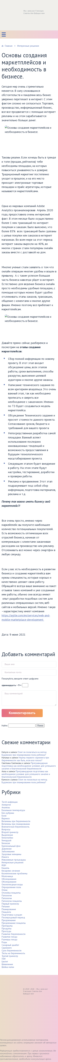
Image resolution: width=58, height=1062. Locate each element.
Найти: (5, 725)
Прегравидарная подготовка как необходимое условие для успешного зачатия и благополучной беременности (29, 766)
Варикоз (6, 818)
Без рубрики (8, 812)
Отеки (4, 890)
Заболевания (8, 851)
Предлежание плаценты (14, 923)
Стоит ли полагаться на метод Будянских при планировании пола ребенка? (24, 753)
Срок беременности (11, 950)
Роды (4, 942)
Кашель (5, 867)
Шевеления (7, 964)
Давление (7, 848)
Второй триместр (10, 832)
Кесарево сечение (11, 870)
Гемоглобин (7, 837)
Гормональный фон (11, 845)
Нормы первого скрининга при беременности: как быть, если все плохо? (25, 759)
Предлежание (9, 920)
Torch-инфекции (10, 801)
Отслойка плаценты (11, 892)
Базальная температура (13, 810)
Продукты (6, 928)
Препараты (7, 925)
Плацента (6, 912)
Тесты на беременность (13, 953)
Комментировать (22, 712)
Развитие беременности (13, 934)
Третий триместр (10, 956)
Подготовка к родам (12, 914)
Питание (6, 906)
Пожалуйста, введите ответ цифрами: (20, 678)
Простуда (6, 931)
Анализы (6, 807)
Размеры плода (9, 939)
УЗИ (3, 958)
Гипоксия (6, 843)
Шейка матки (8, 967)
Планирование (9, 909)
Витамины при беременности (16, 821)
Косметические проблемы (14, 873)
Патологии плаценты (12, 901)
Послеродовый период (13, 917)
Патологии (7, 895)
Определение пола (11, 887)
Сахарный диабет (10, 945)
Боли (4, 815)
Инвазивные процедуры (14, 859)
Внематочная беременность (15, 826)
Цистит (5, 961)
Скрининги (7, 947)
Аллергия (6, 804)
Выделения (7, 834)
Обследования (9, 879)
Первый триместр (10, 903)
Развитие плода (9, 936)
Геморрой (6, 840)
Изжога (5, 856)
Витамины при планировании (16, 823)
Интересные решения (12, 862)
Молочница (7, 876)
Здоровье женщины (11, 854)
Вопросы (6, 829)
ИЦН (4, 865)
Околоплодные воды (12, 884)
